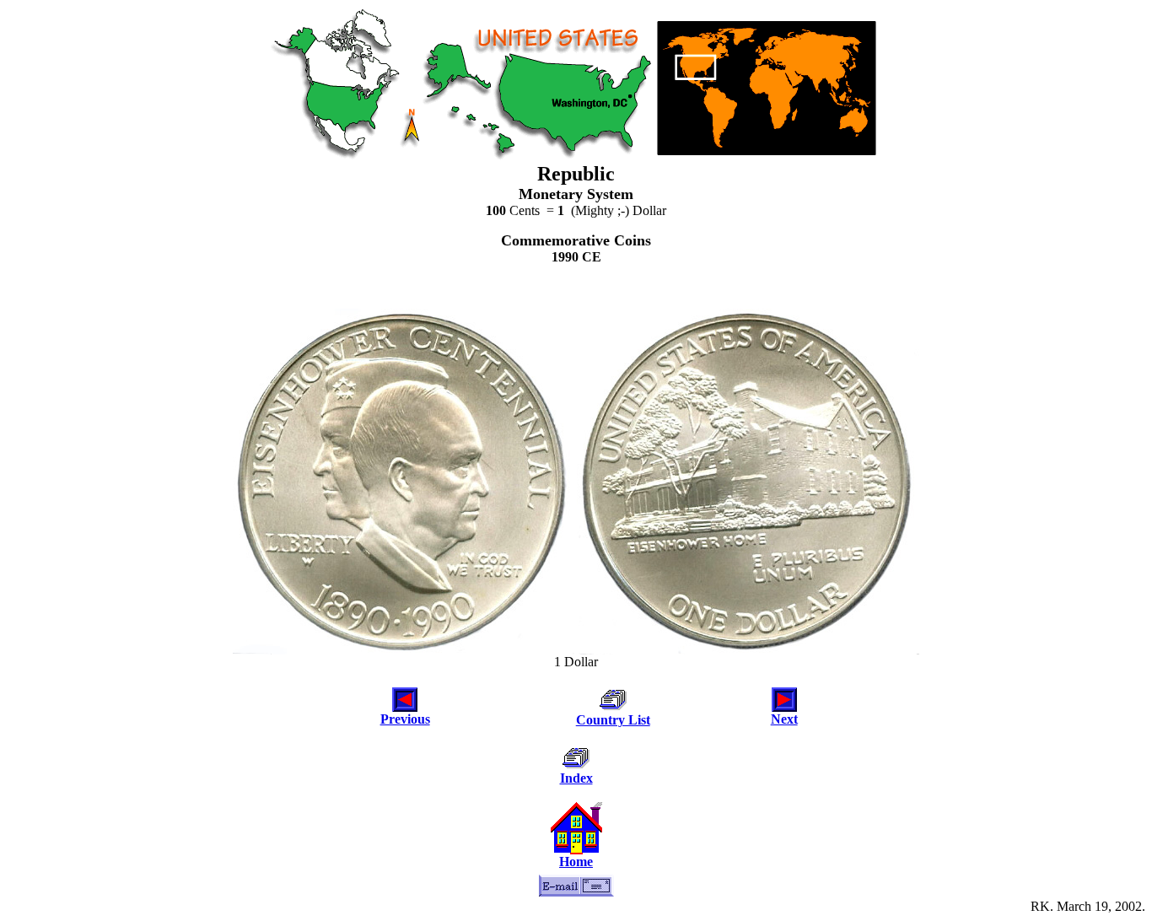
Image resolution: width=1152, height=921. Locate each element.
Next (784, 719)
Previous (405, 719)
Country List (613, 720)
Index (576, 778)
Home (576, 861)
